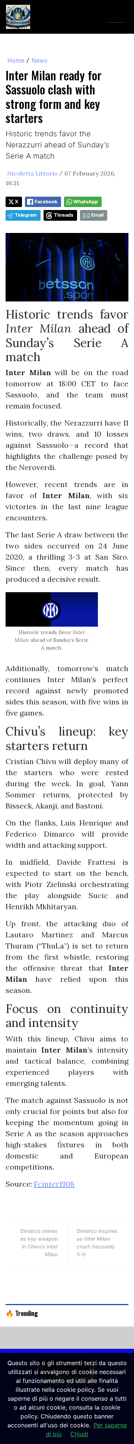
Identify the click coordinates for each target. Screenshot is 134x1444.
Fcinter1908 (54, 1183)
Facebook (46, 201)
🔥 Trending (22, 1313)
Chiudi (79, 1434)
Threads (63, 215)
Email (97, 215)
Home (15, 60)
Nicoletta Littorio (32, 173)
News (39, 60)
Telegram (26, 215)
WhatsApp (85, 201)
